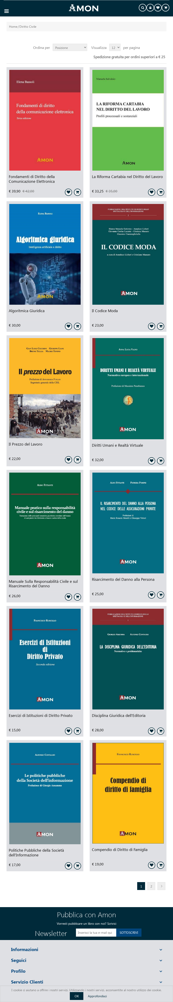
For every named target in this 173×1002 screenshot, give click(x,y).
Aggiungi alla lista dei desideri (68, 192)
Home (13, 26)
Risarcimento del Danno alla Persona (123, 579)
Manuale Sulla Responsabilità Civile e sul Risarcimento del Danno (43, 583)
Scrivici (111, 923)
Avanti (161, 886)
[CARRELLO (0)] (165, 8)
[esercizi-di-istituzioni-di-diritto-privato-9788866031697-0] (45, 659)
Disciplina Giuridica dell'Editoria (119, 715)
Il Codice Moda (105, 310)
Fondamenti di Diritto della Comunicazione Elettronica (32, 178)
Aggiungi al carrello (77, 192)
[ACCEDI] (150, 8)
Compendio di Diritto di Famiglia (120, 849)
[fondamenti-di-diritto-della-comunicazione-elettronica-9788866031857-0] (45, 120)
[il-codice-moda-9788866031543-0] (128, 254)
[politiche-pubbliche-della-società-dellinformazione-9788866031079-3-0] (45, 794)
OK (77, 996)
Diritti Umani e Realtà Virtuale (117, 445)
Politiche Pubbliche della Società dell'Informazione (36, 852)
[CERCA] (142, 8)
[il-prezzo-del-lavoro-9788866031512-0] (45, 388)
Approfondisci (97, 996)
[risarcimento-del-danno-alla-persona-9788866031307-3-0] (128, 523)
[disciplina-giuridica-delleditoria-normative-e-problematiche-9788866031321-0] (128, 659)
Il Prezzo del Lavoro (25, 444)
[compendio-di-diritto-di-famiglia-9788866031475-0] (128, 793)
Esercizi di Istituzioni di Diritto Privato (41, 715)
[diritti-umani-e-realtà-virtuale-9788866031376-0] (128, 389)
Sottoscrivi (129, 932)
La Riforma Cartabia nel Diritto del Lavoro (127, 176)
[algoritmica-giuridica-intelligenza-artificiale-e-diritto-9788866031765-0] (45, 254)
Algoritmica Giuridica (27, 310)
